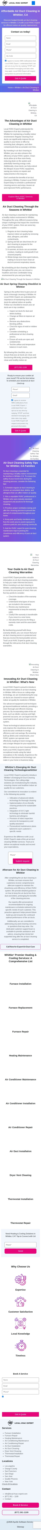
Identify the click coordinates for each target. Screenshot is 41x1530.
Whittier (18, 88)
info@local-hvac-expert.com (16, 1494)
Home (10, 88)
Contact (8, 1499)
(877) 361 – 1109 (11, 1496)
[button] (33, 3)
